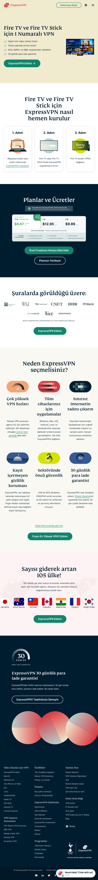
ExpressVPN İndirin (12, 772)
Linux (6, 791)
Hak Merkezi (40, 815)
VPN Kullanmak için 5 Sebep (77, 815)
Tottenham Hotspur (43, 846)
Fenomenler (39, 857)
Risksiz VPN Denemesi (44, 776)
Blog (67, 818)
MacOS (7, 776)
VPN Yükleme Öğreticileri (75, 776)
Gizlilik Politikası (52, 870)
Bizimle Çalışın (40, 849)
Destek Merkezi (71, 772)
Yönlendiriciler (9, 795)
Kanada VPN (9, 837)
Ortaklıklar (39, 853)
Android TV (8, 807)
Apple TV (7, 799)
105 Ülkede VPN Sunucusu (15, 826)
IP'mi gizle (69, 811)
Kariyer (37, 834)
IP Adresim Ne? (71, 807)
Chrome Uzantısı (10, 811)
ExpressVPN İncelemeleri (45, 822)
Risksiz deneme (82, 496)
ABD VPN (8, 829)
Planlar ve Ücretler (42, 780)
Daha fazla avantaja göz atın (49, 525)
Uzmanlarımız (40, 826)
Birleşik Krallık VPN (11, 833)
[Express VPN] (15, 5)
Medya (37, 830)
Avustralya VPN (10, 841)
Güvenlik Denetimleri (43, 818)
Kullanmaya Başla (68, 5)
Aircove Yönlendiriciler (44, 795)
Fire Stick (8, 803)
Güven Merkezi (41, 811)
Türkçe (72, 826)
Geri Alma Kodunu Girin (74, 791)
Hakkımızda (39, 807)
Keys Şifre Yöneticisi (43, 791)
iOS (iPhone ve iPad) (12, 784)
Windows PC (9, 780)
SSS (67, 780)
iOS (5, 788)
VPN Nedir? (70, 803)
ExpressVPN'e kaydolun (17, 165)
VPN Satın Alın (71, 788)
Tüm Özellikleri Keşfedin (44, 772)
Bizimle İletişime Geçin (74, 784)
